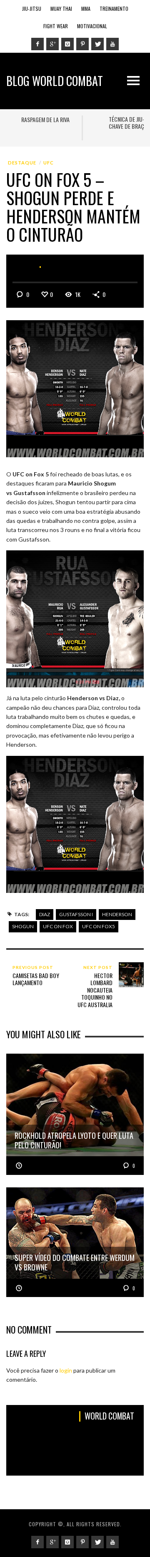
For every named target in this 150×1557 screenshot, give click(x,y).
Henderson (117, 914)
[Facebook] (37, 44)
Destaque (22, 162)
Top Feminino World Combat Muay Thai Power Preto (51, 126)
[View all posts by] (58, 267)
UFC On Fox (58, 926)
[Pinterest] (82, 44)
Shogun (23, 926)
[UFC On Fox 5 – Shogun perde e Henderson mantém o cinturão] (75, 388)
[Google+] (52, 44)
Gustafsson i (76, 914)
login (66, 1370)
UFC (48, 162)
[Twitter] (97, 44)
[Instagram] (67, 44)
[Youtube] (112, 44)
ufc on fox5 (98, 926)
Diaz (44, 914)
